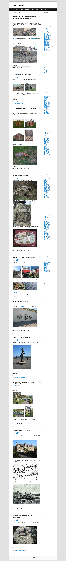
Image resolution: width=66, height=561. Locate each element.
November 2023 (46, 75)
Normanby (45, 36)
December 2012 (46, 199)
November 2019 (46, 116)
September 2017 (46, 142)
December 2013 (46, 187)
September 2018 (46, 131)
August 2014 (46, 179)
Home (13, 9)
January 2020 (46, 114)
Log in (45, 284)
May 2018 (45, 135)
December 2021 (46, 93)
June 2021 (45, 99)
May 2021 (45, 100)
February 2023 (46, 80)
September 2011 (46, 215)
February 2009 (46, 246)
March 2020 (46, 112)
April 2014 (45, 183)
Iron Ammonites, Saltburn (20, 301)
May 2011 (45, 219)
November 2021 (46, 94)
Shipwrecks (46, 45)
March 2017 (46, 148)
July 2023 (45, 78)
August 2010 (46, 228)
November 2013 (46, 188)
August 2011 (46, 216)
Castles (45, 16)
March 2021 (46, 101)
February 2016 (46, 160)
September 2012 (46, 202)
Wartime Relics (21, 550)
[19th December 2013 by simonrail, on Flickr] (25, 63)
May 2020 (45, 110)
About (17, 9)
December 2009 (46, 236)
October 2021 (46, 95)
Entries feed (46, 285)
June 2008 (45, 255)
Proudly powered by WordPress (33, 557)
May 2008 (45, 256)
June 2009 (45, 242)
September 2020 (46, 106)
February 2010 (46, 234)
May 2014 (45, 182)
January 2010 (46, 235)
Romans (45, 43)
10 (39, 430)
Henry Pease (15, 38)
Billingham (46, 14)
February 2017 (46, 149)
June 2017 (45, 145)
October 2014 (46, 177)
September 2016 (46, 154)
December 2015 (46, 162)
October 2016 (46, 153)
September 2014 (46, 178)
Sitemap (33, 9)
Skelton (45, 47)
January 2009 (46, 247)
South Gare (46, 50)
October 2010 (46, 226)
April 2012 (45, 207)
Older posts (14, 553)
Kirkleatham (17, 511)
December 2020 (46, 103)
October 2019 (46, 117)
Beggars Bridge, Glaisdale (20, 175)
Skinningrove (46, 48)
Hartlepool (45, 26)
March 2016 (46, 159)
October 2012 (46, 201)
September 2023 (46, 77)
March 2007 (46, 269)
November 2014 (46, 176)
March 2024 (46, 72)
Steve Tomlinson (21, 306)
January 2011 (46, 223)
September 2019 (46, 118)
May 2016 (45, 157)
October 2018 (46, 130)
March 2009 (46, 245)
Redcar (45, 41)
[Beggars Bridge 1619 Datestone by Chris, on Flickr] (22, 225)
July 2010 (45, 229)
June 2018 (45, 134)
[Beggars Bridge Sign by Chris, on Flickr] (25, 246)
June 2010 (45, 230)
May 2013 (45, 194)
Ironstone (19, 103)
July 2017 (45, 144)
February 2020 (46, 113)
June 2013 (45, 193)
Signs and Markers (47, 46)
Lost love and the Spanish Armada (18, 227)
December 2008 (46, 248)
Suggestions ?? (38, 9)
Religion (45, 42)
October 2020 (46, 105)
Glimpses (16, 296)
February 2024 (46, 73)
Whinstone (46, 61)
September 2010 (46, 227)
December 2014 (46, 175)
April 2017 (45, 147)
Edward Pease (33, 38)
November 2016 (46, 152)
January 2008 (46, 260)
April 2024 (45, 71)
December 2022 (46, 81)
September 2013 (46, 190)
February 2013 (46, 197)
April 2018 (45, 136)
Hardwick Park (46, 25)
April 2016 (45, 158)
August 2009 (46, 240)
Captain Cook (46, 15)
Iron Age (45, 28)
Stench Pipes (46, 51)
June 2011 (45, 218)
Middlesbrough (46, 35)
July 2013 (45, 192)
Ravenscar (45, 40)
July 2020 (45, 108)
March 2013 (46, 196)
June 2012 (45, 205)
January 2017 (46, 150)
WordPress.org (46, 287)
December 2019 (46, 115)
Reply (22, 103)
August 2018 (46, 132)
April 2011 (45, 220)
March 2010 (46, 233)
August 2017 (46, 143)
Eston (45, 18)
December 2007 (46, 261)
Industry (45, 27)
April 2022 (45, 89)
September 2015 (46, 165)
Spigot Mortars (15, 522)
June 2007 (45, 266)
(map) (47, 13)
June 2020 (45, 109)
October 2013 (46, 189)
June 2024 (45, 70)
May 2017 (45, 146)
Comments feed (46, 286)
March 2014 (46, 184)
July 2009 (45, 241)
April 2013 (45, 195)
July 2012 (45, 204)
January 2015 (46, 174)
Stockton (45, 54)
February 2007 (46, 270)
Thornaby (45, 57)
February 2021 (46, 102)
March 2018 (46, 137)
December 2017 (46, 140)
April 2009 (45, 244)
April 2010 (45, 232)
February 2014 (46, 185)
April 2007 (45, 268)
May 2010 (45, 231)
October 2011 (46, 214)
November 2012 (46, 200)
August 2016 (46, 155)
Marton (45, 34)
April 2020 (45, 111)
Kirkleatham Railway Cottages (21, 430)
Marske (45, 33)
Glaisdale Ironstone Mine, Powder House (25, 108)
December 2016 (46, 151)
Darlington (46, 17)
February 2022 (46, 91)
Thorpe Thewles (46, 58)
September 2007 (46, 264)
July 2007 (45, 265)
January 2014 (46, 186)
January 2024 (46, 74)
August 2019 (46, 119)
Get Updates (21, 9)
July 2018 (45, 133)
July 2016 (45, 156)
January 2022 (46, 92)
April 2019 (45, 123)
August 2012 (46, 203)
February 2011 (46, 222)
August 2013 (46, 191)
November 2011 (46, 213)
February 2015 (46, 173)
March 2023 (46, 79)
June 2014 (45, 181)
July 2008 (45, 254)
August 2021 (46, 97)
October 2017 (46, 141)
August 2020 (46, 107)
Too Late (45, 59)
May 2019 (45, 122)
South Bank (46, 49)
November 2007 (46, 262)
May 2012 (45, 206)
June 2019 (45, 121)
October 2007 (46, 263)
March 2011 (46, 221)
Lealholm (45, 31)
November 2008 (46, 249)
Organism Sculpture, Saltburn (21, 337)
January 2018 (46, 139)
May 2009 (45, 243)
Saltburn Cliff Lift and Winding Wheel (24, 257)
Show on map (15, 20)
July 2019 (45, 120)
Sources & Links (43, 9)
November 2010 (46, 225)
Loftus (45, 32)
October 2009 (46, 238)
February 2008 (46, 259)
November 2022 (46, 82)
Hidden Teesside (18, 5)
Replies (22, 69)
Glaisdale (16, 103)
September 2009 (46, 239)
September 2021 (46, 96)
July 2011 (45, 217)
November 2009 (46, 237)
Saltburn (19, 69)
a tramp (30, 227)
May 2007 (45, 267)
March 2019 (46, 124)
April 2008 (45, 257)
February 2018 (46, 138)
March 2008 (46, 258)
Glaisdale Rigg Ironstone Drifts (22, 74)
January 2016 (46, 161)
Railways (16, 69)
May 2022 (45, 88)
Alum (45, 13)
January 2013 (46, 198)
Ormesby (45, 37)
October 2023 (46, 76)
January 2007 (46, 271)
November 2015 (46, 163)
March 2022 (46, 90)
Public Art (16, 332)
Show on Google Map (27, 9)
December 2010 (46, 224)
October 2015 (46, 164)
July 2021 (45, 98)
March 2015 (46, 172)
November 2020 (46, 104)
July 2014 (45, 180)
